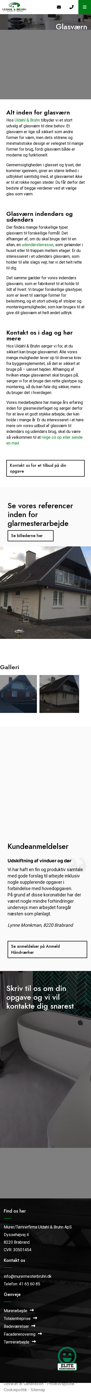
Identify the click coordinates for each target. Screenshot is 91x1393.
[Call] (72, 7)
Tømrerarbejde (17, 1342)
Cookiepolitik (15, 1389)
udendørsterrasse (37, 244)
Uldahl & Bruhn (27, 120)
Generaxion (33, 1383)
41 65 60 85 (29, 1284)
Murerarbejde (16, 1310)
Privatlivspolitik (61, 1383)
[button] (84, 7)
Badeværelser (17, 1326)
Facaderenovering (20, 1334)
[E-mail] (59, 7)
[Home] (27, 7)
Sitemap (38, 1389)
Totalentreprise (18, 1318)
